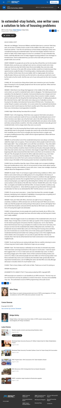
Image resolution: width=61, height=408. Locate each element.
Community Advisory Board (27, 400)
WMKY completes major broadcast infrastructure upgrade (27, 378)
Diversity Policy (38, 403)
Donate (55, 2)
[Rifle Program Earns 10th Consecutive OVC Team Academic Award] (6, 362)
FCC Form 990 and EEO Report (52, 396)
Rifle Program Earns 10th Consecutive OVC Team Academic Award (29, 359)
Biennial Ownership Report (51, 400)
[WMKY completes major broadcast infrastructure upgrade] (6, 381)
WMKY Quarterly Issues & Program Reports (40, 396)
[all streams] (59, 7)
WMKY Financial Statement (26, 396)
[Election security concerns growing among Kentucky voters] (6, 332)
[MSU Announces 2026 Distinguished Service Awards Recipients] (6, 371)
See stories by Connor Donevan (11, 308)
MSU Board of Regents (40, 399)
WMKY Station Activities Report (26, 404)
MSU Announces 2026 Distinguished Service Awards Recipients (28, 369)
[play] (4, 7)
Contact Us (49, 403)
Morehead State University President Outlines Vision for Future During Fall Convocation (34, 350)
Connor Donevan (17, 30)
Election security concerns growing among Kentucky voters (27, 330)
